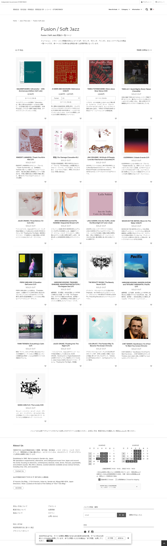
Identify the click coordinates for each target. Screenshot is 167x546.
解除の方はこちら (135, 515)
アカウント (146, 2)
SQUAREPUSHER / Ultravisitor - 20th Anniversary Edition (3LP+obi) (31, 90)
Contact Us (19, 471)
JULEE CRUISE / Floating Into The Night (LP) (66, 345)
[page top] (164, 543)
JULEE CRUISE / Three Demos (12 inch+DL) (30, 222)
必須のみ (120, 538)
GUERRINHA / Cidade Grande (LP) (136, 157)
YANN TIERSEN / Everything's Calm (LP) (30, 345)
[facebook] (88, 532)
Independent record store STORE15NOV (14, 2)
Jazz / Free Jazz (25, 21)
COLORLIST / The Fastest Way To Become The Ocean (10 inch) (101, 345)
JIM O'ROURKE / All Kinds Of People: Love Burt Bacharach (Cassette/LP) (101, 158)
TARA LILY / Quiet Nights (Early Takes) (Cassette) (136, 90)
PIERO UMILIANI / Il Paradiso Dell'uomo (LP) (30, 283)
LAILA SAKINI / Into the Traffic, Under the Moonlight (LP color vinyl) (101, 222)
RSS (14, 524)
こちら (122, 431)
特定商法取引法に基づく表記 (23, 527)
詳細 (49, 541)
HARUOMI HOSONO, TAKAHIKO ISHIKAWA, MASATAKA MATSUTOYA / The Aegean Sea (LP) (66, 284)
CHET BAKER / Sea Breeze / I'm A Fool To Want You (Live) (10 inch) (136, 345)
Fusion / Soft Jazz (39, 21)
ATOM (20, 524)
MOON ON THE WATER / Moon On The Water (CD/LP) (136, 222)
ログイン (160, 2)
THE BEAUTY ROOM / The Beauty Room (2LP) (101, 283)
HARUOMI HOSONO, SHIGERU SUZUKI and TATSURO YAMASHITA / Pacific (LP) (136, 284)
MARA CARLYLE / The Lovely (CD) (31, 405)
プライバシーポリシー (21, 531)
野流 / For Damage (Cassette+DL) (66, 157)
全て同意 (110, 538)
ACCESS (18, 488)
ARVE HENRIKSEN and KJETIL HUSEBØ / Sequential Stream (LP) (66, 222)
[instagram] (92, 532)
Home (15, 21)
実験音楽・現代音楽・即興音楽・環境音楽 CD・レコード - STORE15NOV (38, 9)
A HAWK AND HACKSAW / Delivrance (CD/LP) (66, 90)
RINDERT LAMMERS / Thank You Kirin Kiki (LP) (30, 158)
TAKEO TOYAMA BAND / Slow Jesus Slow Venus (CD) (101, 90)
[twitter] (85, 532)
